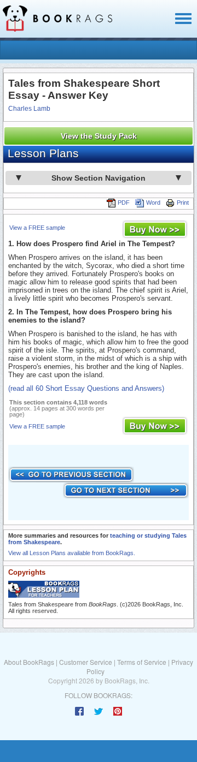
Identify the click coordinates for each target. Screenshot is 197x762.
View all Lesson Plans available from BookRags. (71, 553)
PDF (124, 202)
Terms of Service (141, 661)
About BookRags (29, 661)
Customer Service (85, 661)
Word (153, 202)
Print (183, 202)
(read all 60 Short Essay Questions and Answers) (86, 388)
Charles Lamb (29, 108)
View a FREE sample (37, 227)
